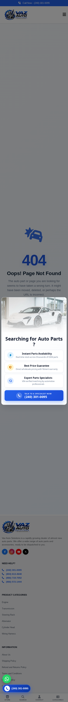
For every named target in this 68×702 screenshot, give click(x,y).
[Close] (62, 302)
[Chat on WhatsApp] (6, 678)
